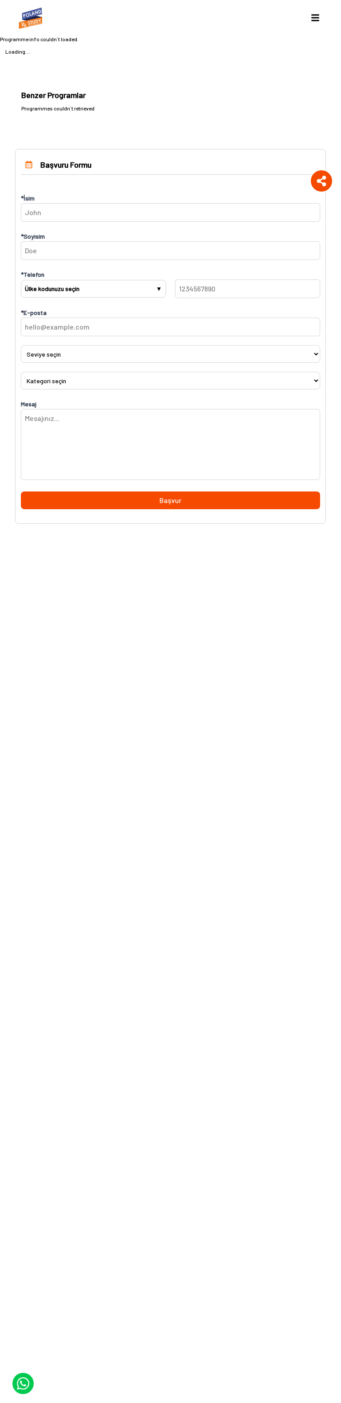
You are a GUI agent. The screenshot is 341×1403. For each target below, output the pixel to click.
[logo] (32, 18)
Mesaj (28, 404)
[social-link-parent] (321, 181)
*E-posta (34, 312)
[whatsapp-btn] (23, 1383)
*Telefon (32, 274)
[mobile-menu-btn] (315, 18)
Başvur (170, 500)
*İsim (28, 198)
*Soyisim (33, 236)
